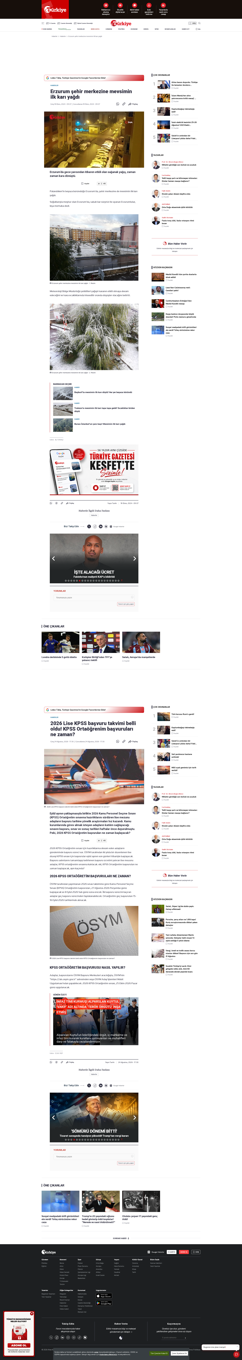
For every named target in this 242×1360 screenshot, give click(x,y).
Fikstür (80, 1269)
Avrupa (98, 1266)
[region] (121, 1354)
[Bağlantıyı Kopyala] (123, 104)
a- (99, 184)
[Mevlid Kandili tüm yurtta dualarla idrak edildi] (158, 281)
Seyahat (117, 1272)
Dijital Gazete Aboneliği (85, 23)
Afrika (98, 1272)
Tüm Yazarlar (46, 1297)
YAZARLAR (81, 29)
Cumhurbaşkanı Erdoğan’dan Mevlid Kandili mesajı (179, 302)
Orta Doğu (100, 1263)
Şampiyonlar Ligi (84, 1272)
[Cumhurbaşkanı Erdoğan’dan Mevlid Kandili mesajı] (158, 307)
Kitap (134, 1269)
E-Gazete (52, 23)
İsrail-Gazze (100, 1275)
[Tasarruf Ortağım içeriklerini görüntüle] (64, 29)
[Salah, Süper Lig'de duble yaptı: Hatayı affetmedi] (158, 913)
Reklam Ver (82, 1312)
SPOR (157, 29)
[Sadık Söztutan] (157, 220)
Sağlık (116, 1263)
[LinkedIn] (101, 526)
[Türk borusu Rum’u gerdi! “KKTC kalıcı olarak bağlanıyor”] (164, 716)
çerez (96, 1352)
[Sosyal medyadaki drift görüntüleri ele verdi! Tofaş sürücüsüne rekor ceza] (158, 334)
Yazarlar (45, 1290)
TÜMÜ (121, 580)
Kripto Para (64, 1275)
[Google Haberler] (117, 526)
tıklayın (174, 251)
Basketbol (81, 1278)
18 (113, 580)
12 (96, 580)
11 (93, 580)
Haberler (54, 85)
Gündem (45, 1260)
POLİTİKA (121, 29)
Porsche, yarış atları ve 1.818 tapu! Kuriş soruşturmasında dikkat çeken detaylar (181, 922)
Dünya (98, 1260)
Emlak (62, 1278)
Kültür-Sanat (137, 1260)
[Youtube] (68, 1338)
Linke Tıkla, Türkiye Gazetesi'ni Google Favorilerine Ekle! (78, 78)
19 (115, 580)
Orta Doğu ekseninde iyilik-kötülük (177, 207)
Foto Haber (64, 1306)
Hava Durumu (119, 1266)
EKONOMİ (134, 29)
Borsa (62, 1263)
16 (107, 580)
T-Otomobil (64, 1281)
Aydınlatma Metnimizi (108, 1354)
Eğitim (44, 1266)
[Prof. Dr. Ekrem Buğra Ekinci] (157, 164)
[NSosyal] (106, 526)
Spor (79, 1260)
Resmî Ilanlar (65, 1300)
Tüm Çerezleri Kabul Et (159, 1353)
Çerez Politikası (194, 1350)
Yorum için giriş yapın (126, 604)
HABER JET (185, 29)
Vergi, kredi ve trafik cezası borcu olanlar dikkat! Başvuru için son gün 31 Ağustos (182, 953)
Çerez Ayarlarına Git (179, 1353)
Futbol (80, 1263)
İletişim (80, 1297)
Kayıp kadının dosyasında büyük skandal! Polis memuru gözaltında (181, 315)
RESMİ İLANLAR (170, 29)
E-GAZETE (171, 1252)
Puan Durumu (83, 1266)
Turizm (62, 1284)
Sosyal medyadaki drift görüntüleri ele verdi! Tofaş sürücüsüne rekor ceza (181, 330)
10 (91, 580)
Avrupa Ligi (82, 1275)
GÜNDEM (109, 29)
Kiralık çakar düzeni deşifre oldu (176, 194)
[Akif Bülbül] (157, 207)
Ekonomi (63, 1260)
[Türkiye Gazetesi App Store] (104, 1296)
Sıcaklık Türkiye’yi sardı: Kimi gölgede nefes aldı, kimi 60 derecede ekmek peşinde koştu (179, 969)
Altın (61, 1266)
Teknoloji (63, 1297)
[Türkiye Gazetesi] (121, 25)
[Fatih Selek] (157, 193)
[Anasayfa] (49, 1252)
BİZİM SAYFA (95, 29)
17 (110, 580)
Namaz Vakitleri (156, 1263)
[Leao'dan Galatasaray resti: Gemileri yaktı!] (158, 294)
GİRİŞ (194, 23)
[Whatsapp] (117, 104)
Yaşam (116, 1260)
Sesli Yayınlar (155, 1266)
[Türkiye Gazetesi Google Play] (104, 1303)
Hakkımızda (82, 1294)
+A (104, 184)
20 (118, 580)
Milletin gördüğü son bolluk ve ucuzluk (179, 165)
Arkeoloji (135, 1266)
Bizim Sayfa (154, 1260)
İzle (199, 29)
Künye (80, 1300)
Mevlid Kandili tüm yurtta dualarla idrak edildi (181, 275)
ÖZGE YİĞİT (59, 1053)
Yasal (80, 1309)
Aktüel (116, 1275)
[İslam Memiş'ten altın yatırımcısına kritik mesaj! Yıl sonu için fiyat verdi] (164, 98)
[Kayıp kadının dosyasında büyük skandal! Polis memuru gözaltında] (158, 320)
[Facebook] (56, 503)
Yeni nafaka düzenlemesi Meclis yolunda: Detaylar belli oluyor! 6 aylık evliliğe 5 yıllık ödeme (180, 938)
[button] (134, 558)
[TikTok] (79, 1338)
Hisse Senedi (64, 1272)
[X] (89, 526)
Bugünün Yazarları (48, 1294)
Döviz (62, 1269)
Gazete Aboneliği (66, 23)
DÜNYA (146, 29)
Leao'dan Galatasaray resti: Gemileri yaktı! (178, 289)
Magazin (63, 1294)
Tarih (134, 1272)
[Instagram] (74, 1338)
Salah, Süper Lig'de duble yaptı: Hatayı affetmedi (180, 907)
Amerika (99, 1269)
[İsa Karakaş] (157, 178)
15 (104, 580)
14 (102, 580)
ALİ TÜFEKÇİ (59, 440)
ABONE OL (183, 1252)
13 (99, 580)
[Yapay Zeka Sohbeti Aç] (236, 1354)
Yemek (116, 1269)
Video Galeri (64, 1309)
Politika (44, 1263)
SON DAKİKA (47, 29)
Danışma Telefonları (85, 1306)
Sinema (135, 1263)
